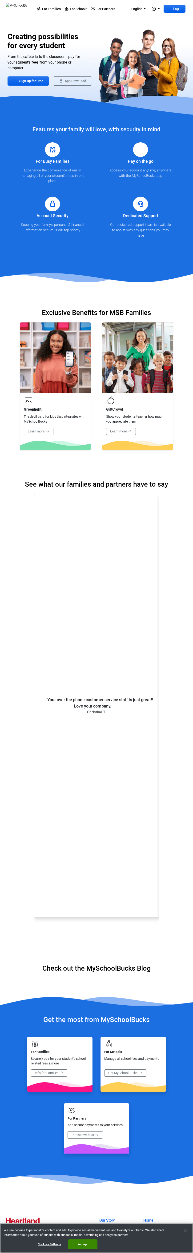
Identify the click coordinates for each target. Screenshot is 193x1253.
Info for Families (47, 1073)
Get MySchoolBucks (123, 1073)
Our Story (107, 1220)
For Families (51, 9)
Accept (83, 1244)
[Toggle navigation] (155, 9)
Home (148, 1220)
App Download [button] (75, 81)
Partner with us (83, 1135)
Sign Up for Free (31, 81)
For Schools (77, 9)
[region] (96, 1238)
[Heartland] (23, 1222)
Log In (177, 9)
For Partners (105, 9)
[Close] (185, 1231)
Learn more (36, 431)
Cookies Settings (49, 1244)
